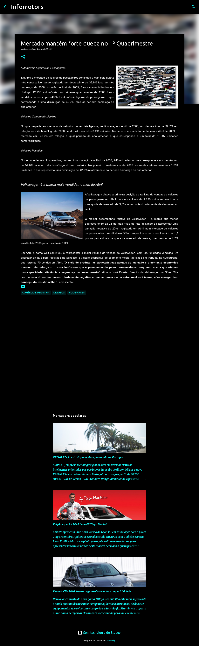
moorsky (111, 640)
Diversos (59, 292)
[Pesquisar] (49, 6)
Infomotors (27, 6)
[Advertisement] (99, 374)
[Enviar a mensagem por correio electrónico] (23, 288)
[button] (23, 56)
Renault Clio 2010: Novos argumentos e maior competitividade (92, 591)
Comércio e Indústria (35, 292)
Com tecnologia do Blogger (102, 632)
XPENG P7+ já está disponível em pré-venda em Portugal (88, 457)
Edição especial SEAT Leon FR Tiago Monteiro (81, 524)
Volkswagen (77, 292)
